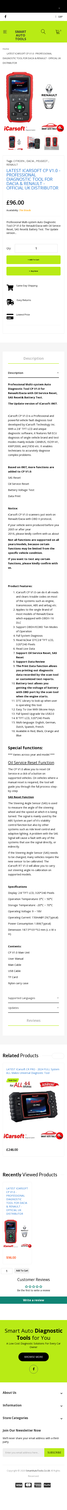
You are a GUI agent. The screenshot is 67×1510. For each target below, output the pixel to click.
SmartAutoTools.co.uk (38, 1470)
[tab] (33, 373)
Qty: (8, 248)
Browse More (33, 1357)
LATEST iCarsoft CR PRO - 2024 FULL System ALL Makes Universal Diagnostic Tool (32, 1071)
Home (6, 48)
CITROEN (18, 161)
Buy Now (34, 271)
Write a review (33, 1300)
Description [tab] (33, 358)
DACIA (30, 161)
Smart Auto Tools (20, 32)
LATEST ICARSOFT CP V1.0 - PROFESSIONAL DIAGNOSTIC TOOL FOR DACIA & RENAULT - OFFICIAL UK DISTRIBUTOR (17, 1201)
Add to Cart (34, 259)
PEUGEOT (42, 161)
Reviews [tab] (34, 1020)
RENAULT (12, 164)
